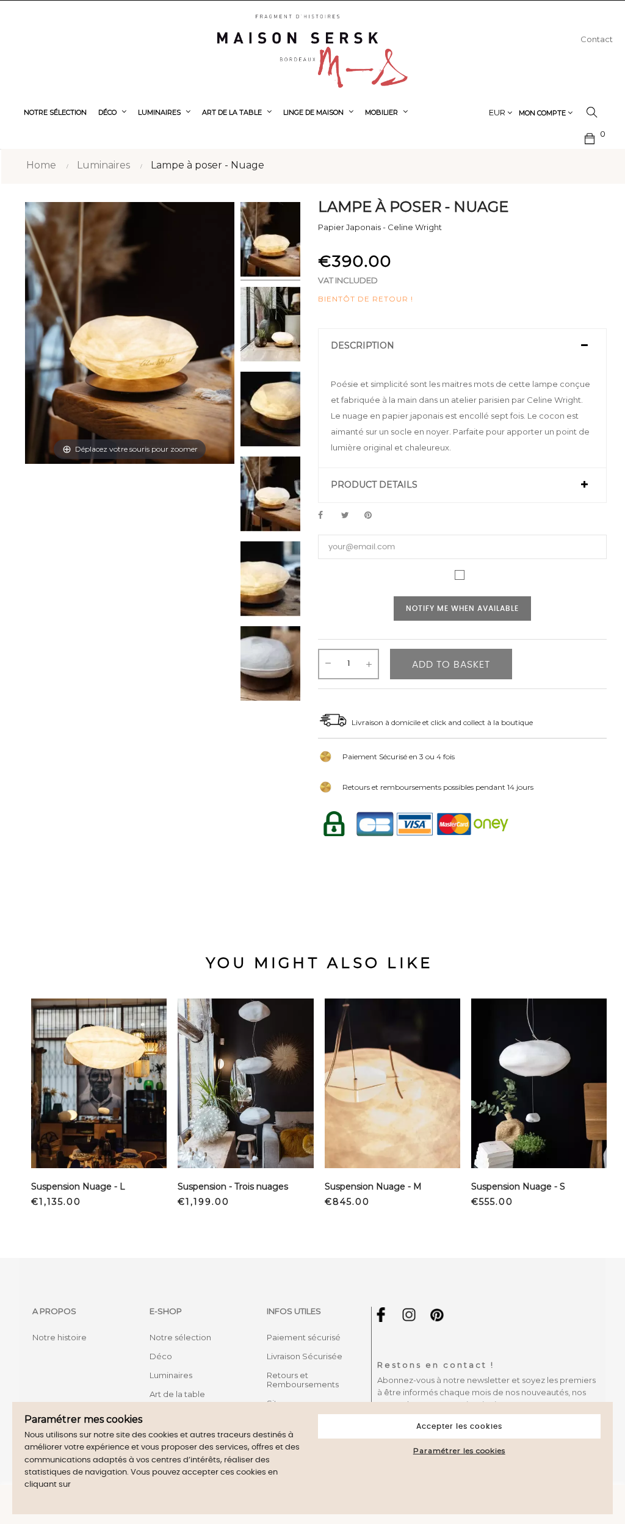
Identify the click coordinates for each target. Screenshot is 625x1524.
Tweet (350, 515)
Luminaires (171, 1375)
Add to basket (451, 665)
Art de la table (177, 1394)
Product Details (374, 484)
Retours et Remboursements (303, 1379)
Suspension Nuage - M (373, 1186)
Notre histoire (59, 1337)
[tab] (462, 346)
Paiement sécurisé (304, 1337)
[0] (590, 137)
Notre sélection (180, 1337)
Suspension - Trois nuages (233, 1186)
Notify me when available (462, 608)
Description (362, 345)
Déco (161, 1356)
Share (327, 515)
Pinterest (373, 515)
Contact (596, 39)
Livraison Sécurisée (304, 1356)
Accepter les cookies (459, 1426)
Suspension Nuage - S (518, 1186)
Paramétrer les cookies (459, 1450)
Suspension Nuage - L (78, 1186)
